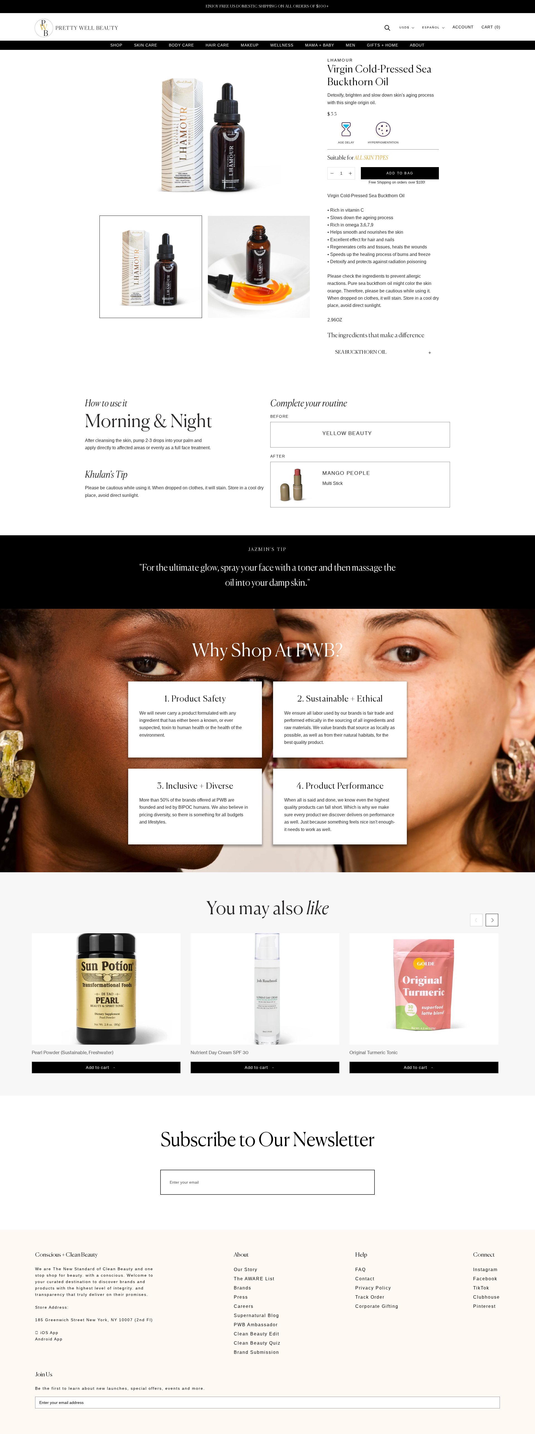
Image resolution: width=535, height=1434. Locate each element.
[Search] (387, 27)
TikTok (481, 1288)
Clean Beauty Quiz (257, 1343)
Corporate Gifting (376, 1306)
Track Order (370, 1297)
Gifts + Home (382, 45)
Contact (364, 1278)
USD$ (404, 28)
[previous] (476, 920)
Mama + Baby (319, 45)
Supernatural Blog (256, 1315)
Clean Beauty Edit (256, 1334)
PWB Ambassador (256, 1324)
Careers (244, 1306)
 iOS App (47, 1332)
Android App (49, 1339)
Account (463, 27)
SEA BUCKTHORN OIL (360, 352)
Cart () (490, 27)
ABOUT (417, 45)
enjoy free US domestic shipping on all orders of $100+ (267, 6)
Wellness (281, 45)
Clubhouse (486, 1297)
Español (431, 28)
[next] (492, 920)
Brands (242, 1288)
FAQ (360, 1269)
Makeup (250, 45)
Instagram (485, 1269)
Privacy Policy (373, 1288)
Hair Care (217, 45)
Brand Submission (256, 1352)
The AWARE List (254, 1278)
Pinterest (484, 1306)
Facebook (485, 1278)
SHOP (116, 45)
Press (241, 1297)
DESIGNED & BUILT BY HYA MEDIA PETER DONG (87, 1425)
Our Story (245, 1269)
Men (350, 45)
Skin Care (145, 45)
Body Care (181, 45)
